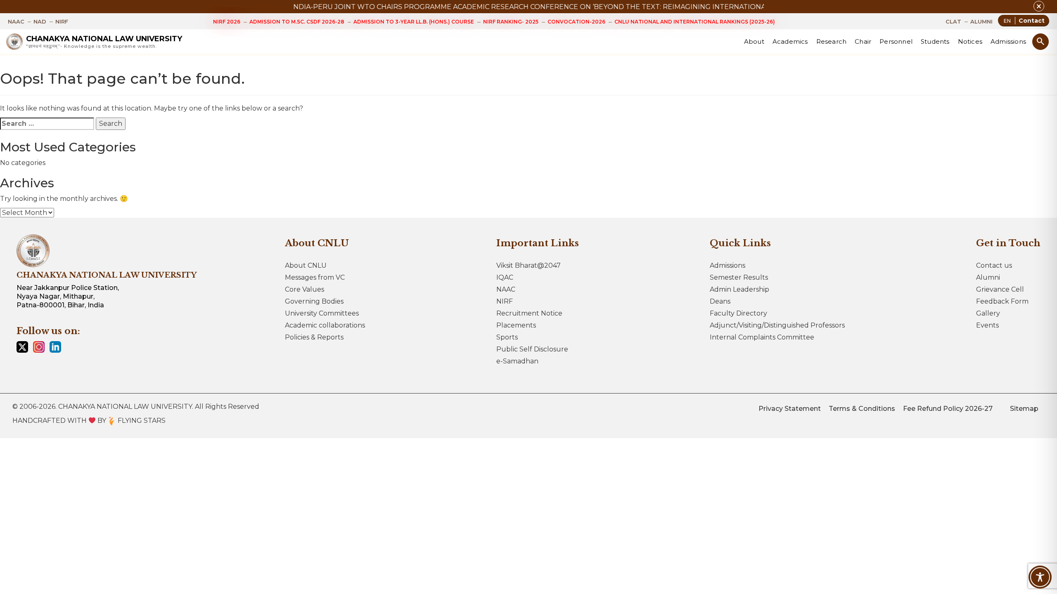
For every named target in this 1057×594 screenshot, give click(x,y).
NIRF (504, 301)
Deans (720, 301)
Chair (863, 41)
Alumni (988, 277)
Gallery (988, 313)
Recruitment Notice (529, 313)
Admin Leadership (739, 289)
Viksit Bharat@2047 (528, 265)
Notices (970, 41)
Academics (790, 41)
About (754, 41)
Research (831, 41)
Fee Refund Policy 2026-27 (948, 408)
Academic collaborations (325, 325)
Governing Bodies (314, 301)
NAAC (505, 289)
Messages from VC (315, 277)
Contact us (994, 265)
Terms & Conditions (862, 408)
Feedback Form (1002, 301)
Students (935, 41)
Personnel (895, 41)
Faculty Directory (738, 313)
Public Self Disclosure (532, 349)
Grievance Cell (1000, 289)
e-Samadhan (517, 361)
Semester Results (739, 277)
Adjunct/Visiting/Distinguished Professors (777, 325)
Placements (516, 325)
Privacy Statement (789, 408)
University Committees (322, 313)
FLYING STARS (141, 420)
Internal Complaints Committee (762, 337)
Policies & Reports (314, 337)
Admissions (1008, 41)
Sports (507, 337)
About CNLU (306, 265)
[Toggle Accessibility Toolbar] (1040, 577)
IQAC (504, 277)
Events (987, 325)
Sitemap (1024, 408)
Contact (1032, 20)
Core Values (304, 289)
